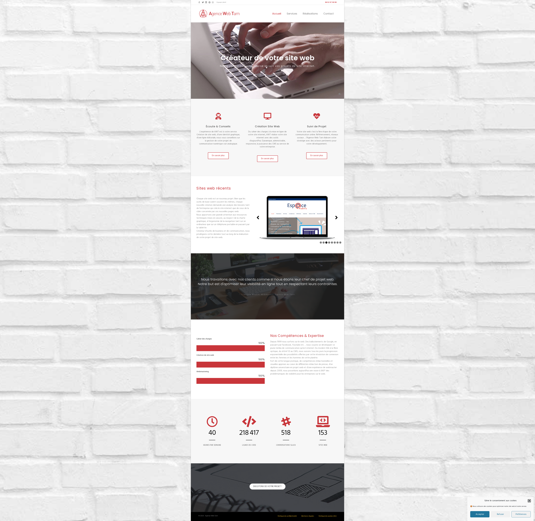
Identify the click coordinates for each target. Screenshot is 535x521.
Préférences (521, 514)
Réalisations (310, 13)
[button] (529, 500)
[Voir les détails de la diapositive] (297, 217)
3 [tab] (326, 242)
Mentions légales (307, 516)
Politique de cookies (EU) (327, 516)
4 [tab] (329, 242)
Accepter (480, 514)
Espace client (221, 2)
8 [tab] (340, 242)
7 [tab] (337, 242)
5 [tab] (332, 242)
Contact (328, 13)
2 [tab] (324, 242)
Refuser (500, 514)
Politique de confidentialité (287, 516)
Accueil (276, 13)
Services (292, 13)
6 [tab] (335, 242)
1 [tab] (321, 242)
